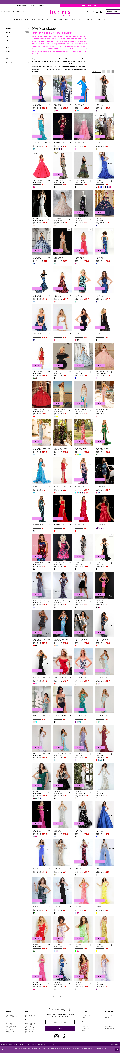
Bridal (84, 1017)
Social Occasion (86, 1026)
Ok (117, 1049)
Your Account (108, 1015)
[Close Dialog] (2, 1049)
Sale (83, 1030)
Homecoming (86, 1015)
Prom (83, 1024)
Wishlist (107, 1017)
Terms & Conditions (31, 1044)
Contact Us (4, 1044)
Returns (11, 1044)
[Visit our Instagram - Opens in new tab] (56, 1036)
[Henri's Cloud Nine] (60, 12)
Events (106, 1024)
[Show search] (88, 12)
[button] (97, 12)
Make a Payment (109, 1028)
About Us (107, 1019)
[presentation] (27, 32)
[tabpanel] (99, 187)
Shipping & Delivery (19, 1044)
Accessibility (41, 1044)
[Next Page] (69, 996)
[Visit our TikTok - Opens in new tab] (64, 1036)
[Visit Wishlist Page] (93, 12)
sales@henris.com (69, 61)
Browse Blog (108, 1026)
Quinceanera (85, 1022)
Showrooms (108, 1022)
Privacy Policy (50, 1044)
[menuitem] (12, 12)
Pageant (84, 1019)
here (60, 1051)
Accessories (85, 1028)
